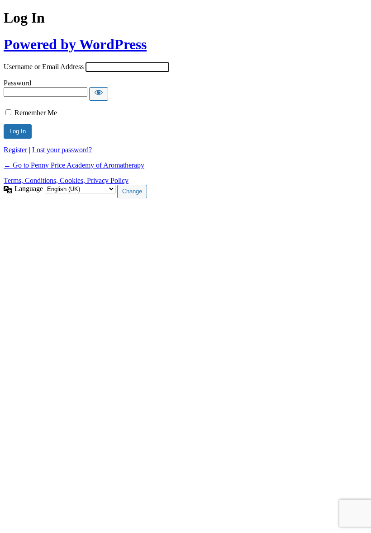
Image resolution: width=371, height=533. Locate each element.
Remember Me (35, 113)
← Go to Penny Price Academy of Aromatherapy (74, 165)
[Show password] (98, 94)
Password (17, 83)
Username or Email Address (44, 66)
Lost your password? (62, 150)
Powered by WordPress (75, 44)
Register (15, 150)
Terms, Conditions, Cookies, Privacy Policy (66, 180)
